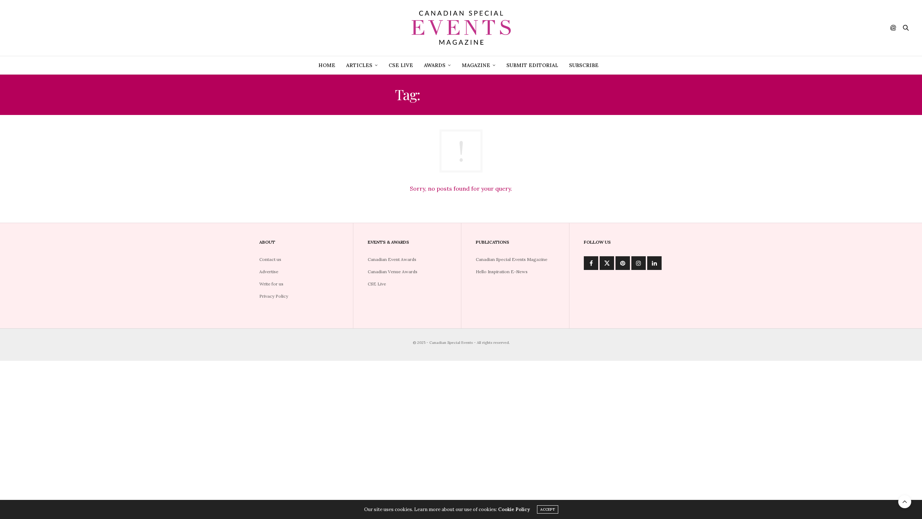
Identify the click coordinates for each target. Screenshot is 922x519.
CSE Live (401, 65)
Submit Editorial (532, 65)
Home (326, 65)
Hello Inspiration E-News (502, 271)
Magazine (476, 65)
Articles (359, 65)
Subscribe (584, 65)
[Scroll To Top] (904, 501)
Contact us (270, 259)
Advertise (268, 271)
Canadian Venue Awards (392, 271)
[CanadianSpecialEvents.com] (461, 28)
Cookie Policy (514, 509)
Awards (435, 65)
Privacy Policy (273, 296)
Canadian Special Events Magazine (511, 259)
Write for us (271, 284)
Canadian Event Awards (392, 259)
